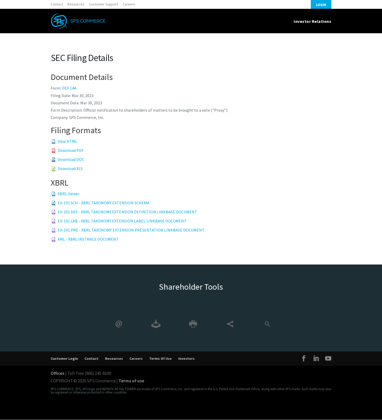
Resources (76, 4)
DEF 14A (69, 88)
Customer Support (103, 4)
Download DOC (71, 159)
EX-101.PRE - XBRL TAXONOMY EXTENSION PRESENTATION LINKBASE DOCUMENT (131, 230)
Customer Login (64, 358)
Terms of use (131, 381)
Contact (57, 4)
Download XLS (70, 168)
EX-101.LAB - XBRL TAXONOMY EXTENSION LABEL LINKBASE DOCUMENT (122, 220)
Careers (129, 4)
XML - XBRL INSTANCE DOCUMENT (88, 239)
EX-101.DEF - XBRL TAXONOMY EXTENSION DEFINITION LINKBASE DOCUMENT (127, 211)
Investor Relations (312, 21)
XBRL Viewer (69, 193)
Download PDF (71, 150)
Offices (57, 373)
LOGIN (321, 4)
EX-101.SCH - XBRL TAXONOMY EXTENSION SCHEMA (103, 202)
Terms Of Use (160, 358)
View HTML (67, 141)
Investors (186, 358)
